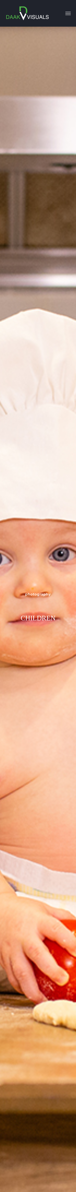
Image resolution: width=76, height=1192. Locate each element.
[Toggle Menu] (68, 13)
